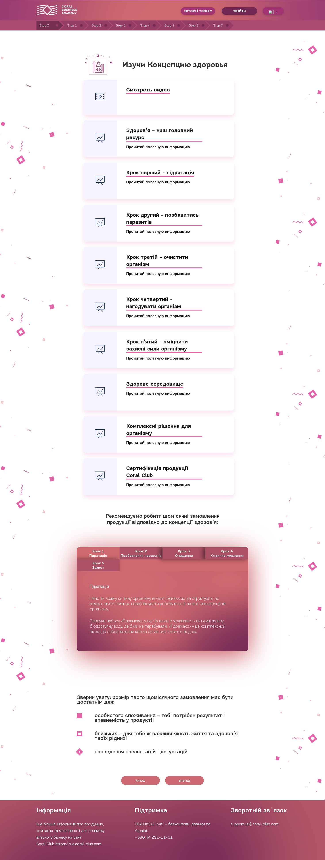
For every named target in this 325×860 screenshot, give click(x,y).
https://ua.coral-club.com (78, 843)
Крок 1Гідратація (98, 553)
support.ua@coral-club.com (255, 824)
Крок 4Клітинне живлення (226, 553)
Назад (140, 780)
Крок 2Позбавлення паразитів (141, 553)
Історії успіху (198, 11)
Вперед (184, 780)
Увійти (239, 11)
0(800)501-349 (149, 824)
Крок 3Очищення (184, 553)
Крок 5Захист (98, 565)
